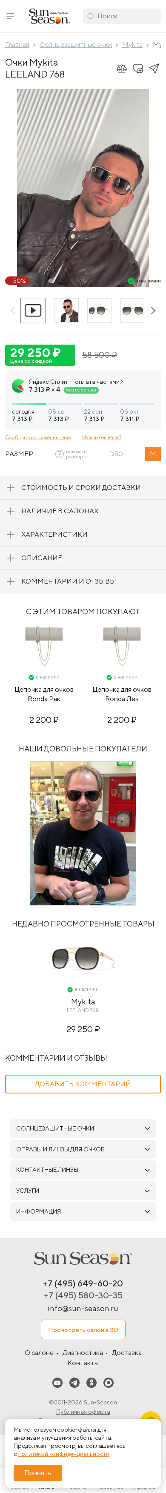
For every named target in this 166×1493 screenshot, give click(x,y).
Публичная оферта (83, 1411)
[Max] (108, 1382)
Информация (38, 1211)
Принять (38, 1473)
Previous (12, 310)
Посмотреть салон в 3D (83, 1329)
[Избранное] (138, 68)
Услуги (27, 1190)
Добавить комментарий (83, 1084)
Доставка (127, 1353)
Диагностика (83, 1353)
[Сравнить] (122, 68)
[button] (10, 16)
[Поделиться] (154, 68)
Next (153, 310)
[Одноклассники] (91, 1382)
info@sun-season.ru (83, 1308)
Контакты (83, 1363)
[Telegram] (74, 1382)
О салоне (39, 1353)
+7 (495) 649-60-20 (83, 1283)
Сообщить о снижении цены (38, 437)
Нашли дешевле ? (101, 437)
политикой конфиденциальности (63, 1453)
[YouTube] (57, 1382)
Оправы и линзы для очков (60, 1149)
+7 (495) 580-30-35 (83, 1295)
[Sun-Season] (83, 1258)
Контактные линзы (47, 1169)
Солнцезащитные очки (55, 1128)
